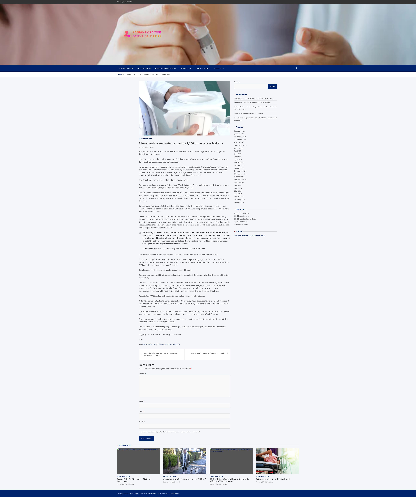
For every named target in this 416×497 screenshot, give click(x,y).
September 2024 (240, 180)
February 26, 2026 (169, 482)
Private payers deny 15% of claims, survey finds (206, 353)
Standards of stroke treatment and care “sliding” (252, 103)
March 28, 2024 (143, 147)
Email (141, 411)
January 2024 (239, 202)
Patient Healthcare (203, 68)
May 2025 (237, 157)
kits (166, 344)
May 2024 (238, 191)
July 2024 (237, 185)
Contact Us (218, 68)
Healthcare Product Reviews (165, 68)
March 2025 (238, 162)
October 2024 (239, 177)
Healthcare (160, 344)
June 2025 (238, 154)
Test (178, 344)
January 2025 (239, 168)
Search (237, 82)
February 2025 (239, 165)
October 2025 (239, 142)
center (150, 344)
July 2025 (237, 151)
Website (142, 422)
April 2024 (238, 194)
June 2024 (238, 188)
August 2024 (239, 182)
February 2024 (239, 200)
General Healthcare (126, 68)
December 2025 (240, 137)
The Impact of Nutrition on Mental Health (249, 235)
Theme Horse (151, 494)
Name (141, 401)
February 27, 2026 (122, 484)
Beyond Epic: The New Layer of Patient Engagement (254, 98)
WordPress (175, 494)
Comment (143, 373)
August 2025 (239, 148)
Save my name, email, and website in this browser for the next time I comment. (170, 432)
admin (152, 147)
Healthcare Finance (144, 68)
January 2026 (239, 134)
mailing (174, 344)
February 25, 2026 (261, 482)
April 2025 (238, 160)
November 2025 (240, 139)
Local (169, 344)
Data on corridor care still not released (248, 113)
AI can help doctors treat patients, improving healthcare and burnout (161, 354)
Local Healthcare (186, 68)
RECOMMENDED (125, 445)
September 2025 (240, 145)
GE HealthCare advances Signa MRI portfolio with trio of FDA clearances (229, 480)
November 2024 (240, 174)
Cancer (144, 344)
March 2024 (238, 197)
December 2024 (240, 171)
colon (154, 344)
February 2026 (239, 131)
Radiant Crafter (133, 494)
